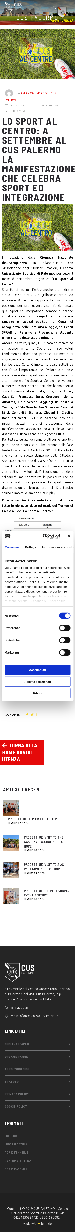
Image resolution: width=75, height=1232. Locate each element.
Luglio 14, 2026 (34, 873)
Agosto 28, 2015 (20, 105)
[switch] (64, 628)
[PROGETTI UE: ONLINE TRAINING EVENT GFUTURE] (11, 896)
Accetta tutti (37, 670)
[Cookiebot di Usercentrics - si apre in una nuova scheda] (44, 536)
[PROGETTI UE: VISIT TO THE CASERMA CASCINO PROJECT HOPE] (11, 843)
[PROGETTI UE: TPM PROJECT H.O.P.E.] (11, 808)
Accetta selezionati (37, 681)
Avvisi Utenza (49, 105)
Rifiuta (37, 693)
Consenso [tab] (12, 547)
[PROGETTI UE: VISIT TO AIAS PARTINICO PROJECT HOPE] (11, 870)
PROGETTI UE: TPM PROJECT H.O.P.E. (34, 819)
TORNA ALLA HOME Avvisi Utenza (19, 753)
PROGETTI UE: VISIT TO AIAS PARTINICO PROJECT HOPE (44, 866)
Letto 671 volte (19, 111)
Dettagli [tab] (30, 547)
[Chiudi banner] (69, 536)
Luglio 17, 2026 (18, 823)
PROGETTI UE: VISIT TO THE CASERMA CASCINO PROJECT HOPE (44, 841)
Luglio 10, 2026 (34, 899)
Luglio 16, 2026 (34, 850)
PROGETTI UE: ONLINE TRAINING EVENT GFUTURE (46, 892)
